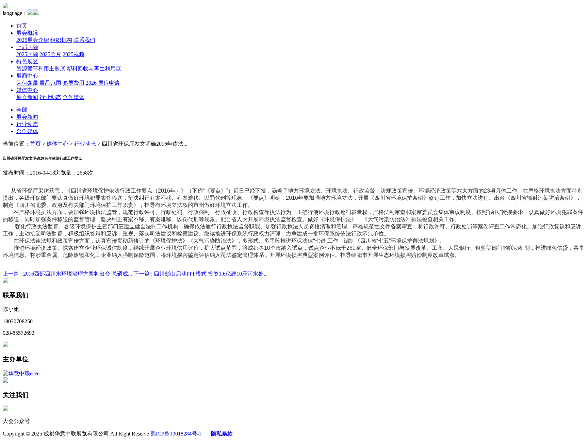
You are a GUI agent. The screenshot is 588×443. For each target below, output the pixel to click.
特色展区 (27, 61)
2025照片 (50, 54)
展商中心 (27, 76)
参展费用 (73, 83)
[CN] (30, 13)
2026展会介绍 (32, 40)
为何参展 (27, 83)
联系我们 (84, 40)
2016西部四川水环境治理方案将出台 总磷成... (67, 274)
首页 (21, 26)
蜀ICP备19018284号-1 (175, 434)
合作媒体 (73, 97)
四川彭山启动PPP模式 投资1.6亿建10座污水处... (200, 274)
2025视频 (73, 54)
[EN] (35, 13)
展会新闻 (27, 97)
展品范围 (50, 83)
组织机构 (61, 40)
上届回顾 (27, 47)
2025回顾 (27, 54)
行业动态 (50, 97)
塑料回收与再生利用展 (94, 68)
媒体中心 (27, 90)
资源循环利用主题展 (40, 68)
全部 (21, 110)
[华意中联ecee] (21, 373)
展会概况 (27, 33)
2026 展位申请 (103, 83)
